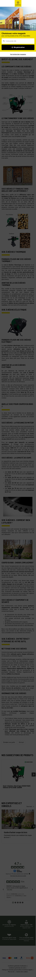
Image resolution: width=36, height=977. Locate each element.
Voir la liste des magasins (18, 54)
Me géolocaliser (19, 47)
